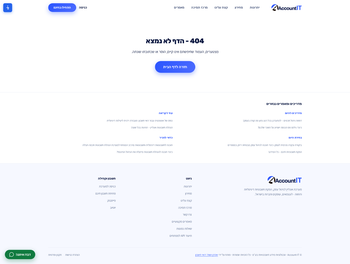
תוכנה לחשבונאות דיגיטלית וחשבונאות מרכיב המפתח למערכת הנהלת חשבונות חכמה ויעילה (127, 145)
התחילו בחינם (62, 7)
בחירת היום (295, 137)
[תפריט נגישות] (7, 7)
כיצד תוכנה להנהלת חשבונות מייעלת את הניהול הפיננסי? (145, 152)
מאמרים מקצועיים (182, 221)
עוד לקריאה (166, 113)
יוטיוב (113, 207)
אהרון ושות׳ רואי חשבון (206, 255)
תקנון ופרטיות (55, 255)
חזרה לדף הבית (175, 67)
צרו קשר (187, 214)
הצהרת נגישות (72, 255)
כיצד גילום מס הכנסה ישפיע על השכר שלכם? (280, 127)
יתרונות (255, 7)
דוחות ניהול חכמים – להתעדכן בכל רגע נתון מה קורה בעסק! (272, 120)
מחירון (239, 7)
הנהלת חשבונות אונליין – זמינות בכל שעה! (152, 127)
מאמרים (179, 7)
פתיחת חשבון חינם (105, 193)
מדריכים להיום (293, 113)
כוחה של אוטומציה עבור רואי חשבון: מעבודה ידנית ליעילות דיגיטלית (140, 120)
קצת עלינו (221, 7)
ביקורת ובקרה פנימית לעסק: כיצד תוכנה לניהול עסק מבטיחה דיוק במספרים (265, 145)
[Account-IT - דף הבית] (286, 8)
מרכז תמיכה (199, 7)
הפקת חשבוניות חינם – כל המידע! (285, 152)
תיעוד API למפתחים (181, 236)
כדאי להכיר (166, 137)
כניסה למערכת (107, 186)
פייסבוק (111, 200)
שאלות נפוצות (184, 228)
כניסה (83, 7)
